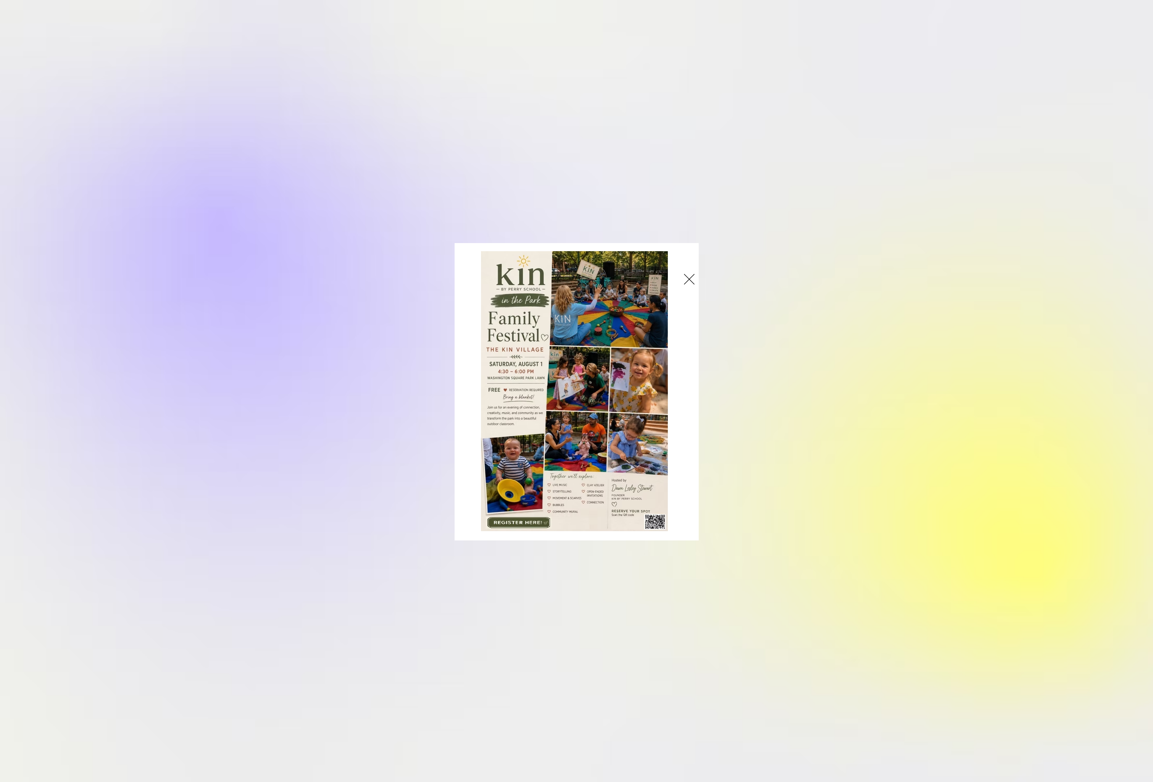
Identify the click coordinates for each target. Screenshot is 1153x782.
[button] (689, 279)
